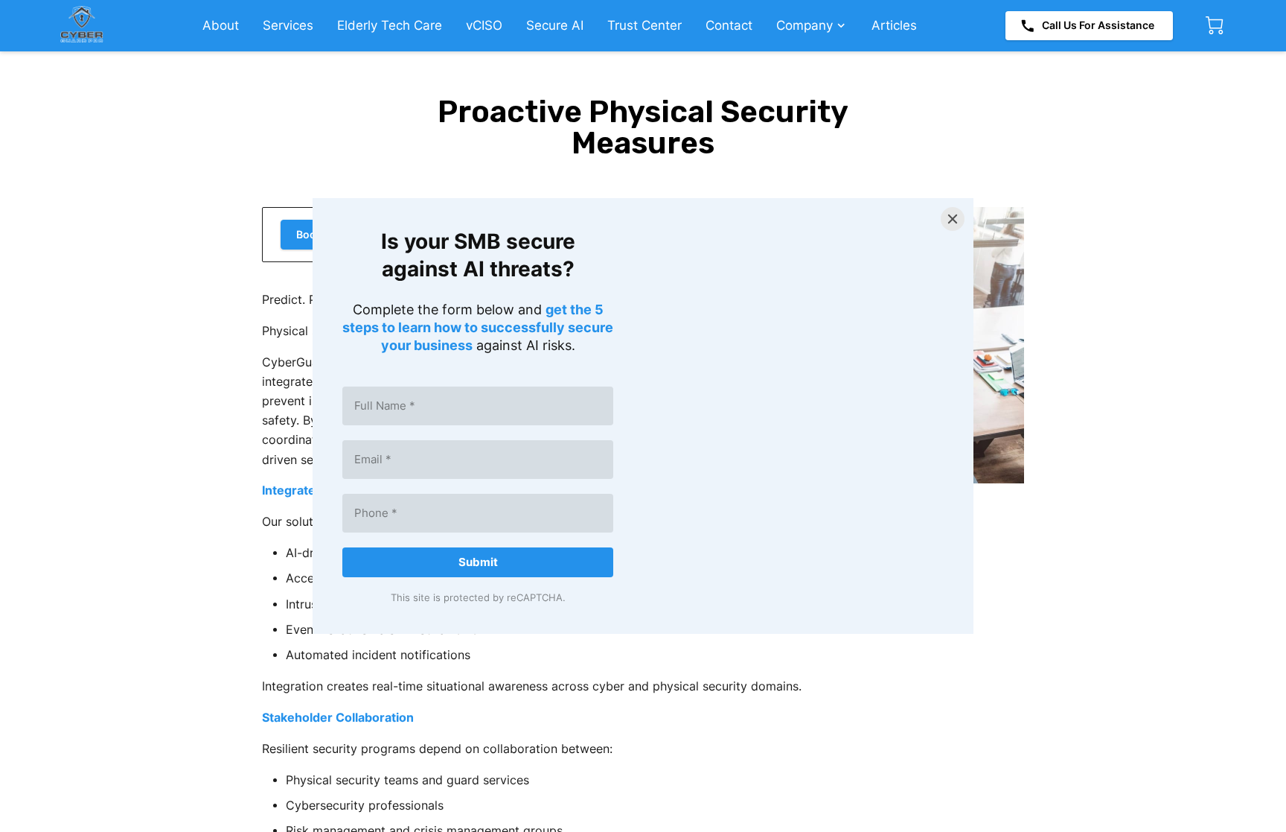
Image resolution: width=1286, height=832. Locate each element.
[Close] (952, 219)
